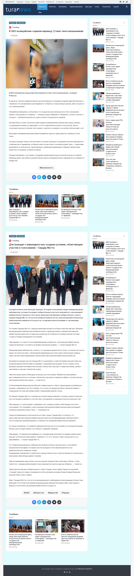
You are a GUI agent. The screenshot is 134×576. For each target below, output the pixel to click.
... (109, 175)
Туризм (116, 6)
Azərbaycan (50, 2)
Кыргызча (68, 2)
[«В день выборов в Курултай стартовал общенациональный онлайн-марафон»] (98, 96)
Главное (12, 23)
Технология (106, 6)
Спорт (97, 6)
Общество (42, 6)
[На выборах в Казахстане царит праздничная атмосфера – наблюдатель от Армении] (72, 200)
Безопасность (47, 168)
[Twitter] (39, 177)
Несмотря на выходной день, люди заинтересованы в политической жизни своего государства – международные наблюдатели (115, 52)
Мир (40, 12)
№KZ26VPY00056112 (85, 569)
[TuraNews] (18, 9)
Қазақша (20, 2)
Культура (88, 6)
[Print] (59, 177)
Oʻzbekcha (59, 2)
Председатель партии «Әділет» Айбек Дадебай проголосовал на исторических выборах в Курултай (115, 110)
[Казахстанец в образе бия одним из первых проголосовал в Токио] (98, 138)
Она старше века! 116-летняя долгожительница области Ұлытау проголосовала (114, 124)
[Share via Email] (54, 177)
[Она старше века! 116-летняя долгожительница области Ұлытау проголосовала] (98, 123)
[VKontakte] (49, 177)
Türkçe (27, 2)
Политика (52, 6)
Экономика (63, 6)
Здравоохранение (76, 6)
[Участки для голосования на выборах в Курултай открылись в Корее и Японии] (98, 162)
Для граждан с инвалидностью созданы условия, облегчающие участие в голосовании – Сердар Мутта (19, 213)
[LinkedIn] (44, 177)
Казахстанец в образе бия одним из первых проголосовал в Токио (114, 137)
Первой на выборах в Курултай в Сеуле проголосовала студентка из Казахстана (114, 149)
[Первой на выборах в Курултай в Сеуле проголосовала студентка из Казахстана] (98, 148)
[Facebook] (34, 177)
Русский (41, 2)
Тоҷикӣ (76, 2)
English (34, 2)
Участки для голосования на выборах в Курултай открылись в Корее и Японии (114, 163)
